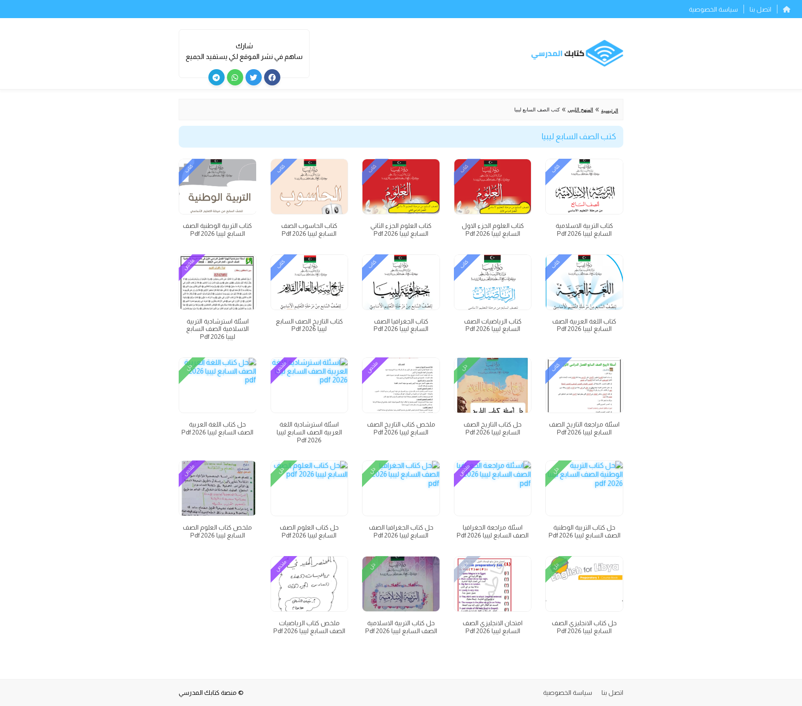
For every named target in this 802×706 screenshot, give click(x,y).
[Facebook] (272, 77)
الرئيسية (609, 111)
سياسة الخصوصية (713, 9)
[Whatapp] (235, 77)
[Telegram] (216, 77)
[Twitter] (254, 77)
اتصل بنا (760, 9)
